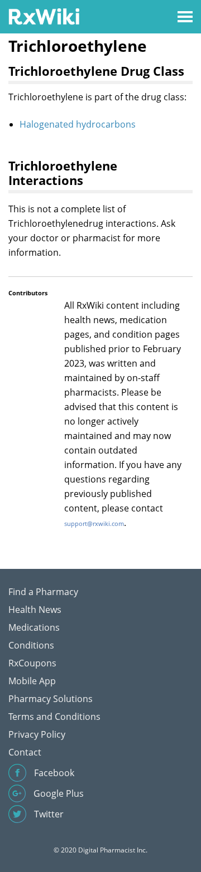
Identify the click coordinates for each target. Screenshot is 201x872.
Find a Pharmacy (43, 592)
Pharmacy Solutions (50, 699)
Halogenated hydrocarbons (78, 124)
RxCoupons (32, 663)
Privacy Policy (36, 734)
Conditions (31, 645)
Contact (24, 752)
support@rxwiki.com (94, 523)
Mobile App (32, 681)
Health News (34, 609)
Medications (34, 627)
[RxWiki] (43, 16)
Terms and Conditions (54, 716)
